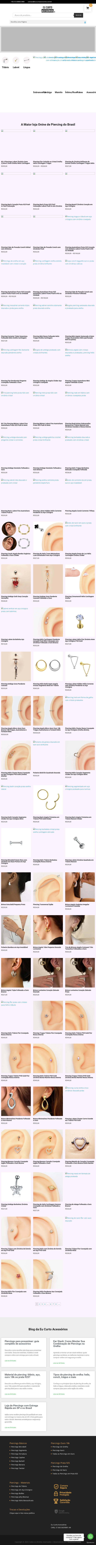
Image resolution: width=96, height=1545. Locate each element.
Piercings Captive (18, 1457)
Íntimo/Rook (71, 92)
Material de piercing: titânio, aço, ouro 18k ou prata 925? (22, 1375)
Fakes (80, 92)
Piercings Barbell (17, 1461)
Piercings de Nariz (60, 1470)
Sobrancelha (39, 92)
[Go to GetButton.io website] (90, 1542)
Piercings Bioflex (17, 1493)
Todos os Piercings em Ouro (63, 1454)
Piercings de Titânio (19, 1486)
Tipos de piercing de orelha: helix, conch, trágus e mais (71, 1375)
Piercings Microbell (18, 1447)
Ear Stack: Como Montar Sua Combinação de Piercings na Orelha (69, 1344)
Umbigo (48, 92)
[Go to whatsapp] (90, 1536)
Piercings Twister (18, 1468)
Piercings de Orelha (60, 1447)
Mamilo (59, 92)
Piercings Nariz (58, 1450)
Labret (16, 67)
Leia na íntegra (10, 1361)
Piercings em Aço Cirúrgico (21, 1490)
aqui (17, 1513)
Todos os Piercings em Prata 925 (65, 1474)
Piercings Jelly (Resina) (20, 1497)
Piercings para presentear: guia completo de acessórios (22, 1342)
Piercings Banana (18, 1465)
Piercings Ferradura (19, 1454)
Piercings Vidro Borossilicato (22, 1500)
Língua (26, 67)
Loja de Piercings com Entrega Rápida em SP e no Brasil (21, 1406)
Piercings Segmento (19, 1450)
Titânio (5, 67)
